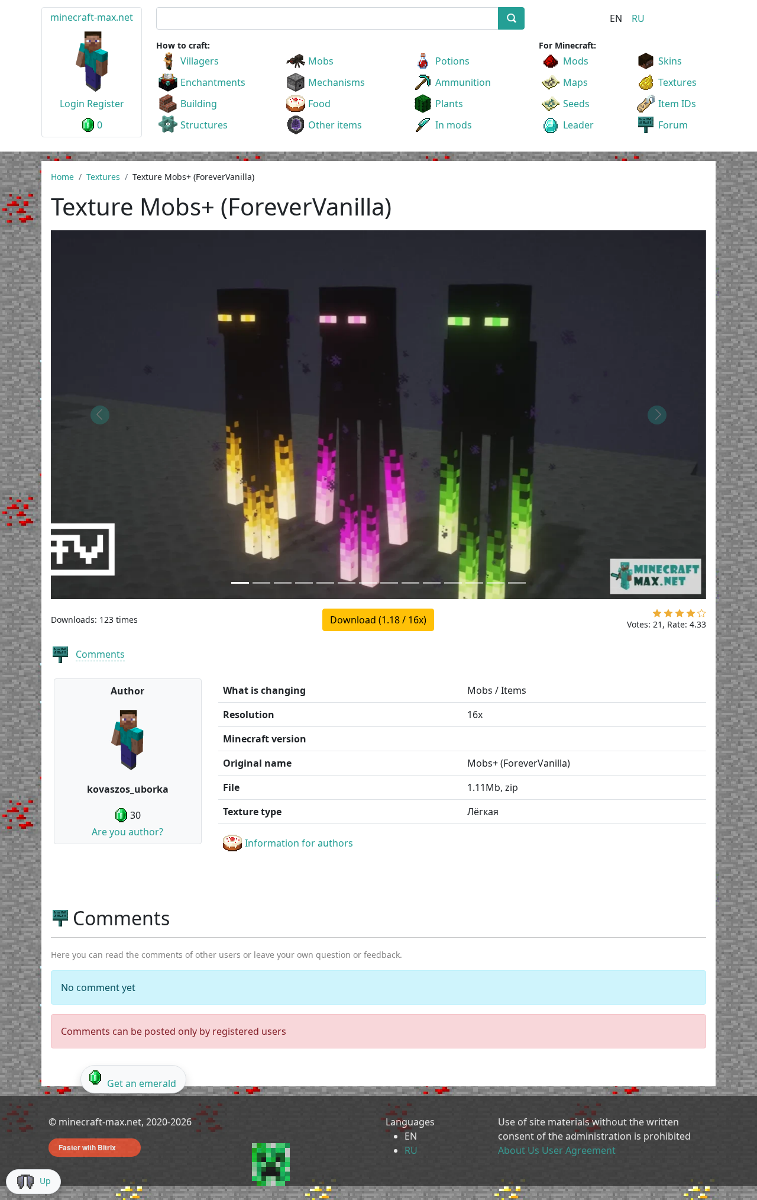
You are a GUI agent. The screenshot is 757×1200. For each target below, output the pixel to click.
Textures (677, 82)
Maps (575, 82)
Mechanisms (336, 82)
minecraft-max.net (91, 17)
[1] (657, 615)
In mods (453, 124)
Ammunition (463, 82)
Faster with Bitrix (87, 1147)
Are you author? (127, 831)
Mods (575, 60)
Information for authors (299, 843)
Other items (335, 124)
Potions (452, 60)
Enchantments (212, 82)
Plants (449, 103)
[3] (679, 615)
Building (198, 103)
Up (45, 1180)
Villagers (199, 60)
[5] (701, 615)
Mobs (321, 60)
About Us (518, 1150)
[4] (690, 615)
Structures (204, 124)
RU (638, 18)
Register (105, 103)
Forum (673, 124)
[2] (668, 615)
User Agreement (579, 1150)
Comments (100, 654)
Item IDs (677, 103)
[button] (100, 414)
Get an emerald (141, 1083)
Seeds (576, 103)
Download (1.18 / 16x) (378, 619)
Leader (578, 124)
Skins (670, 60)
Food (319, 103)
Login (72, 103)
